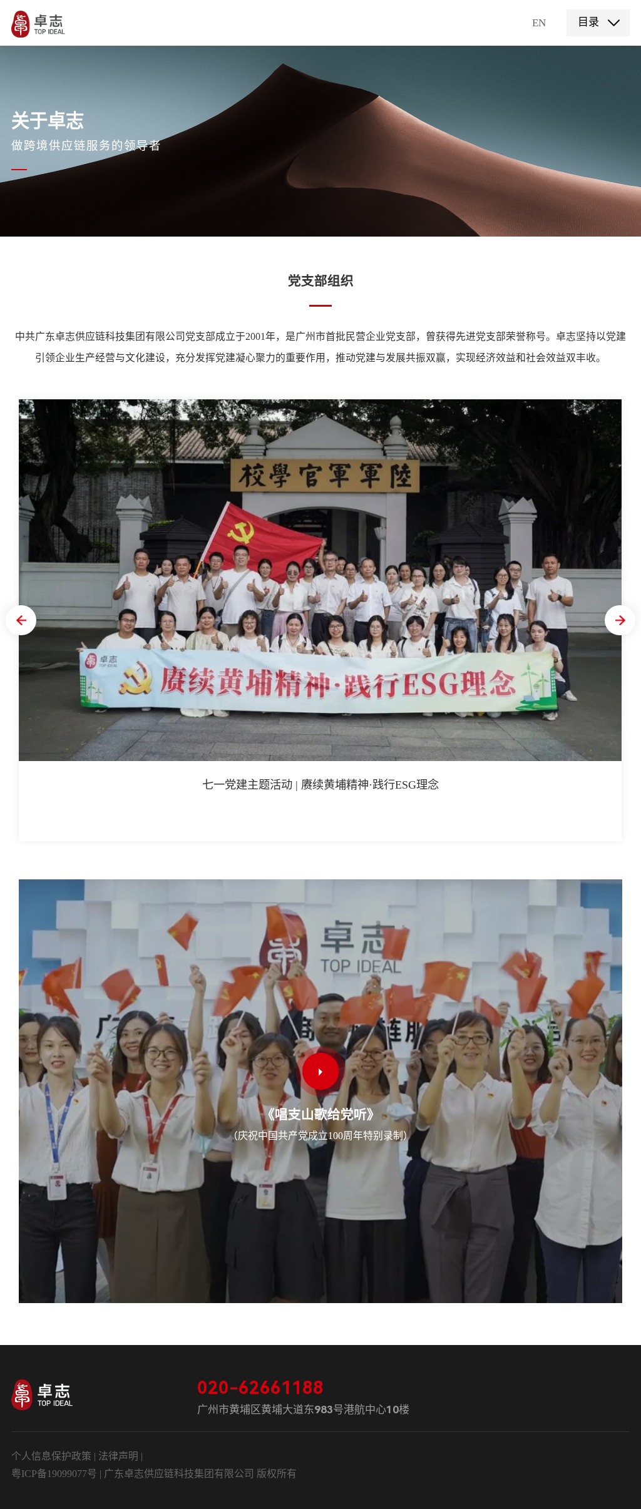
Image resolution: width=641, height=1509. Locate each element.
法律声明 (119, 1456)
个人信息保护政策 (51, 1456)
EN (539, 23)
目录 (588, 22)
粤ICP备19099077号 (54, 1473)
